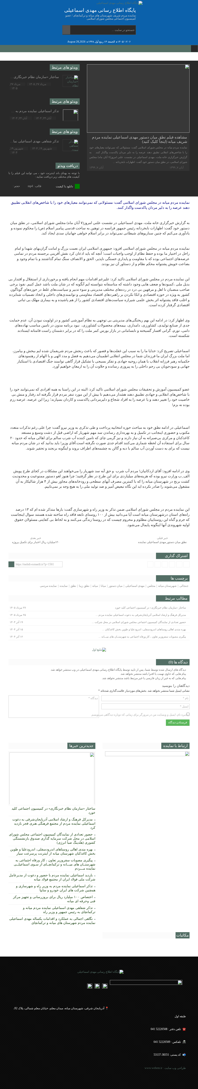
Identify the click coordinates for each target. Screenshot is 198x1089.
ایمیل (184, 706)
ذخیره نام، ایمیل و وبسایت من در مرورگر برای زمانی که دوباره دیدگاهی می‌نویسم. (139, 714)
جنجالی (183, 586)
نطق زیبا (84, 586)
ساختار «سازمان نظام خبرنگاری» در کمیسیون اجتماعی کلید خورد (150, 607)
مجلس (151, 586)
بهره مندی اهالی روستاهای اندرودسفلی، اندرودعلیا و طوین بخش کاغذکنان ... (144, 629)
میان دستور (115, 586)
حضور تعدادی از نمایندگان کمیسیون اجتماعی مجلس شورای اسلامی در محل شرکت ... (139, 622)
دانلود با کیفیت (65, 186)
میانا (103, 586)
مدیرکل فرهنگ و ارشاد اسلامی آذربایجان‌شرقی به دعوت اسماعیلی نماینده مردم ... (141, 614)
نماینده (64, 586)
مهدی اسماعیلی (134, 586)
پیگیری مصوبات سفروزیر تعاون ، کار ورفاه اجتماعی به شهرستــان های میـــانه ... (142, 636)
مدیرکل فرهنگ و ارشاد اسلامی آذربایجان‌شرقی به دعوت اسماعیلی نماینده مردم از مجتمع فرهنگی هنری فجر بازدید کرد (53, 823)
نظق (73, 586)
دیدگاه (93, 698)
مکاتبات (182, 935)
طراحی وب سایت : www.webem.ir (165, 1068)
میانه (95, 586)
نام (185, 698)
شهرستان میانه (167, 586)
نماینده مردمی (48, 586)
